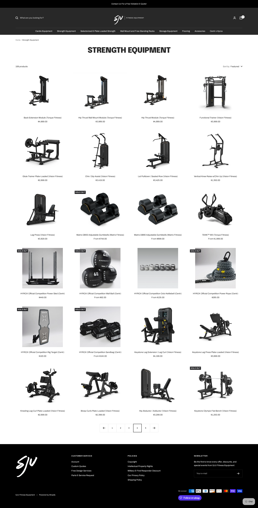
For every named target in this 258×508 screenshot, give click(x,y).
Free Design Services (81, 471)
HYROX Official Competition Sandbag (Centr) (100, 352)
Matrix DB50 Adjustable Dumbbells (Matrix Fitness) (100, 235)
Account (75, 462)
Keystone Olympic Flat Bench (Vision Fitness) (215, 411)
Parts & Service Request (82, 475)
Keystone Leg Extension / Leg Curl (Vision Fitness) (157, 352)
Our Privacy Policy (136, 475)
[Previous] (104, 428)
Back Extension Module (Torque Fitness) (43, 118)
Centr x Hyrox (216, 31)
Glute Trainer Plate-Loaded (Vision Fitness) (43, 176)
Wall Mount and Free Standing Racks (137, 31)
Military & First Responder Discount (144, 471)
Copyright (132, 462)
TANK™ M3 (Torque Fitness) (215, 235)
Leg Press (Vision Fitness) (42, 235)
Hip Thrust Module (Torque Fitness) (157, 118)
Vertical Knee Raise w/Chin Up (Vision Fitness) (215, 176)
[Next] (154, 428)
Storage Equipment (168, 31)
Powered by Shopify (47, 495)
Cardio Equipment (43, 31)
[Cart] (240, 18)
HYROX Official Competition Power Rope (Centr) (215, 293)
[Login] (234, 18)
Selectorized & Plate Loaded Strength (97, 31)
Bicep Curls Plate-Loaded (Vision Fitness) (100, 411)
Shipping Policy (135, 480)
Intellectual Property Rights (140, 466)
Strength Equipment (66, 31)
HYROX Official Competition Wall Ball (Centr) (100, 293)
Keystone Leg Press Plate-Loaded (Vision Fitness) (215, 352)
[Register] (238, 473)
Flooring (186, 31)
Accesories (200, 31)
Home (18, 40)
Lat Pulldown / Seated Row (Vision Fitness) (158, 176)
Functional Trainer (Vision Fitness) (215, 118)
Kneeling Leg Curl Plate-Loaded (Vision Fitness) (42, 411)
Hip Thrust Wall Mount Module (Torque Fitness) (100, 118)
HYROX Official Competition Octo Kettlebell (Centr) (158, 293)
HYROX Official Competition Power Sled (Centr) (42, 293)
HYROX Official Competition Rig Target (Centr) (42, 352)
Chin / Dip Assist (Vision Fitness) (100, 176)
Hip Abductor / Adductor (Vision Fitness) (157, 411)
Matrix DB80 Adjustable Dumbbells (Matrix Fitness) (158, 235)
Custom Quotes (78, 466)
